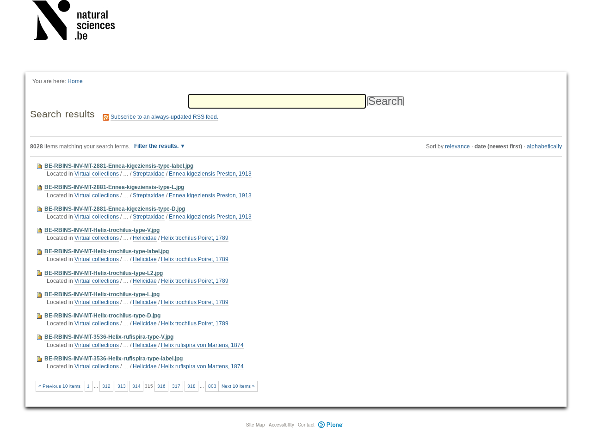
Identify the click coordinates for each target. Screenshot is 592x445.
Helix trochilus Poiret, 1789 (194, 238)
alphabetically (544, 146)
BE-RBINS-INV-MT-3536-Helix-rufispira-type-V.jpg (108, 337)
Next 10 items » (238, 386)
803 (212, 386)
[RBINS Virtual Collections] (79, 21)
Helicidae (145, 238)
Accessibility (281, 424)
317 (176, 386)
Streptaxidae (149, 174)
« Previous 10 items (59, 386)
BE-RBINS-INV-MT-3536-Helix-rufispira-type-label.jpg (113, 358)
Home (75, 81)
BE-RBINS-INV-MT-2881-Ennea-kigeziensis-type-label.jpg (118, 166)
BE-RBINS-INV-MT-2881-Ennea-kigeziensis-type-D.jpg (114, 209)
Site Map (255, 424)
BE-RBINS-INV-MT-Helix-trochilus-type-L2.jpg (103, 273)
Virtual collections (96, 174)
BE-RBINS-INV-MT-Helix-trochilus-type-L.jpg (102, 294)
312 (106, 386)
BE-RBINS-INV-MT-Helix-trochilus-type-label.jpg (106, 251)
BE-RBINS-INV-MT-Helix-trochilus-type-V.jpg (102, 230)
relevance (457, 146)
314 (136, 386)
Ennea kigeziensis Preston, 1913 (210, 174)
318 (191, 386)
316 (161, 386)
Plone (331, 424)
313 (121, 386)
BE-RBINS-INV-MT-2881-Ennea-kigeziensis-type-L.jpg (114, 187)
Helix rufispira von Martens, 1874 (202, 345)
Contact (306, 424)
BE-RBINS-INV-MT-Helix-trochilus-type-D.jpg (102, 315)
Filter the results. (157, 146)
